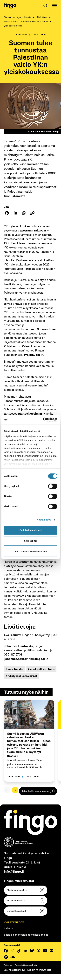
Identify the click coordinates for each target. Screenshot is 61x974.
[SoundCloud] (12, 957)
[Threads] (38, 951)
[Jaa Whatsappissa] (24, 213)
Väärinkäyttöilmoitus (14, 969)
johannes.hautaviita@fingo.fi (24, 659)
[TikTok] (19, 951)
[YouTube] (45, 951)
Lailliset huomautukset (39, 969)
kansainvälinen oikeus (41, 669)
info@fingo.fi (14, 872)
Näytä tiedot (44, 519)
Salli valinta (30, 540)
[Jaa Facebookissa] (7, 213)
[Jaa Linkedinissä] (15, 213)
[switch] (52, 486)
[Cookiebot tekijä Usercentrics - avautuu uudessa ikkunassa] (43, 420)
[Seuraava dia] (15, 790)
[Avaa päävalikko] (54, 5)
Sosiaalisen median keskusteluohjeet (26, 935)
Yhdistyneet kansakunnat (21, 676)
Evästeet (8, 965)
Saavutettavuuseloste (26, 965)
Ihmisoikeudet (14, 669)
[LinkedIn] (25, 951)
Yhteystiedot (14, 922)
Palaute (8, 928)
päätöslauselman (30, 414)
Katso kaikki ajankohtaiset (35, 791)
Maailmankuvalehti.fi (17, 890)
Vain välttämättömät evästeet (30, 551)
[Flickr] (51, 951)
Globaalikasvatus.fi (16, 911)
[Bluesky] (32, 951)
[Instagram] (12, 951)
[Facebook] (6, 951)
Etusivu (8, 17)
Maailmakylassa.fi (16, 900)
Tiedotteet (42, 17)
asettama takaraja (33, 230)
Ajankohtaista (24, 17)
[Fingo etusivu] (10, 6)
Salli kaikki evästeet (31, 530)
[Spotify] (6, 957)
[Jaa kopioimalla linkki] (32, 213)
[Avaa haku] (46, 5)
